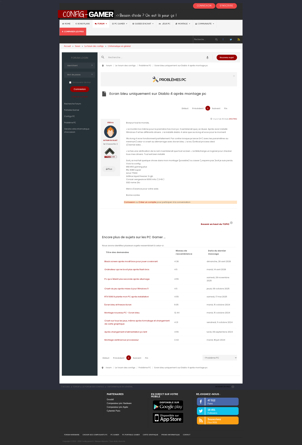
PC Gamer (120, 24)
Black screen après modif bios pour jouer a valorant (131, 261)
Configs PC (69, 116)
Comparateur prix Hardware (119, 403)
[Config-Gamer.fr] (117, 14)
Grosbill (110, 399)
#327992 (233, 119)
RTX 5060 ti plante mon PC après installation (126, 296)
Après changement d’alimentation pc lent (125, 331)
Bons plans (84, 24)
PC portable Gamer (131, 435)
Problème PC (70, 122)
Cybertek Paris (113, 411)
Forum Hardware (71, 435)
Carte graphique (150, 435)
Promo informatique (170, 435)
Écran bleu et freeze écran (117, 304)
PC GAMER (115, 435)
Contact (186, 435)
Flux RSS (239, 39)
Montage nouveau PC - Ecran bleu (122, 312)
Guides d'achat (143, 24)
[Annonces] (207, 57)
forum (101, 24)
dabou (110, 122)
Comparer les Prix (74, 32)
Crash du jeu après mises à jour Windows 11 (126, 288)
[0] (168, 79)
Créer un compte (80, 96)
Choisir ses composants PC (95, 435)
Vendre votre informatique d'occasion (76, 130)
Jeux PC (166, 24)
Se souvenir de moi (81, 82)
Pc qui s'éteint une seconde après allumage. (127, 279)
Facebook (223, 39)
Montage (183, 24)
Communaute (205, 24)
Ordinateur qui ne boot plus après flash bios (126, 269)
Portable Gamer (71, 110)
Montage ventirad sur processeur (121, 339)
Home (67, 24)
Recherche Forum (72, 103)
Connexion (129, 202)
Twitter (231, 39)
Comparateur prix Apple (117, 407)
